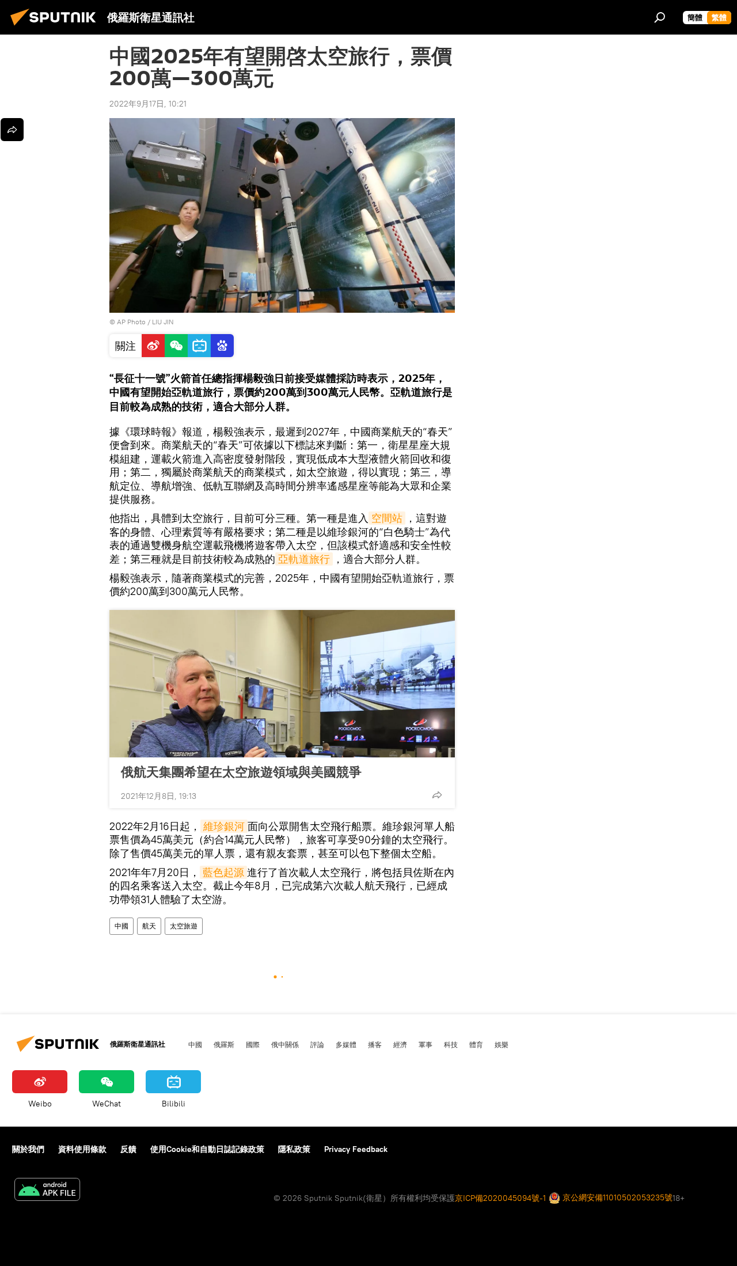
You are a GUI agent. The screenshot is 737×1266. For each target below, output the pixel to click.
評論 (317, 1044)
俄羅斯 (224, 1044)
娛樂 (501, 1044)
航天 (149, 926)
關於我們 (28, 1149)
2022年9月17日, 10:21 (148, 103)
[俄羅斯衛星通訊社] (56, 27)
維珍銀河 (224, 826)
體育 (476, 1044)
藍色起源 (223, 872)
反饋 (128, 1149)
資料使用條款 (82, 1149)
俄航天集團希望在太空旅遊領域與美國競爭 (241, 771)
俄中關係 (285, 1044)
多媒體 (346, 1044)
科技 (451, 1044)
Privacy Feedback (356, 1149)
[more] (437, 794)
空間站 (386, 518)
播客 (375, 1044)
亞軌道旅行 (304, 559)
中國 (121, 926)
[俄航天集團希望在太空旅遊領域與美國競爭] (282, 683)
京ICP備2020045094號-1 (500, 1198)
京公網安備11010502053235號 (616, 1197)
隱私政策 (294, 1149)
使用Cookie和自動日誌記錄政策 (207, 1149)
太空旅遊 (183, 926)
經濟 (400, 1044)
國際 (253, 1044)
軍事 (425, 1044)
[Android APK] (47, 1191)
